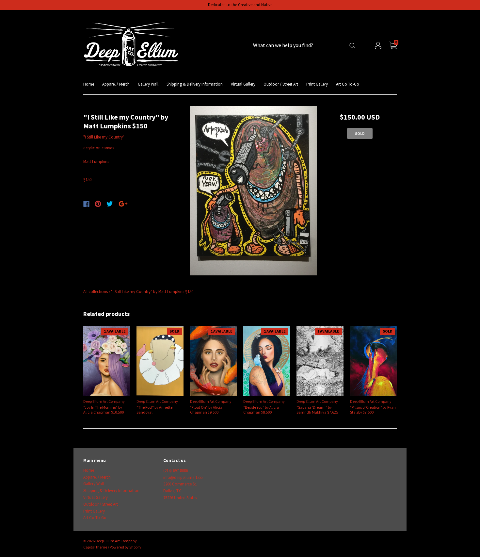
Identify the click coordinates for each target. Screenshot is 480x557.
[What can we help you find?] (304, 45)
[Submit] (352, 45)
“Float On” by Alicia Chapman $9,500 (206, 410)
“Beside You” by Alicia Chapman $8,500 (261, 410)
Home (88, 84)
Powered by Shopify (125, 547)
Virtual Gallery (243, 84)
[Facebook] (86, 204)
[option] (253, 191)
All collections (95, 291)
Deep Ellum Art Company (104, 401)
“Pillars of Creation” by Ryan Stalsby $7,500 (373, 410)
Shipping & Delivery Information (195, 84)
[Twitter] (110, 204)
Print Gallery (317, 84)
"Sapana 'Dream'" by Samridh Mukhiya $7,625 (317, 410)
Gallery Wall (148, 84)
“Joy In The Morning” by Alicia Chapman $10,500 (103, 410)
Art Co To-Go (347, 84)
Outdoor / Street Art (281, 84)
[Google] (123, 204)
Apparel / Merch (116, 84)
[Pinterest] (98, 204)
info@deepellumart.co (183, 477)
